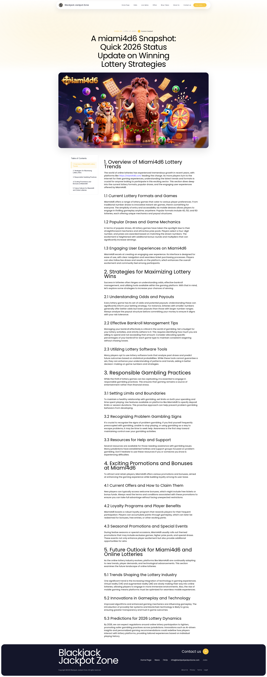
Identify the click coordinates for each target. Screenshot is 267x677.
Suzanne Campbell (147, 31)
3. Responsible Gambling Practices (85, 177)
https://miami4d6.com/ (130, 175)
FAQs (165, 660)
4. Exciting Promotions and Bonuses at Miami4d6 (82, 183)
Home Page (146, 660)
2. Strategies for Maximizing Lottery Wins (82, 171)
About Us (184, 670)
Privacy (192, 670)
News (157, 660)
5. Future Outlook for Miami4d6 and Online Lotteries (83, 189)
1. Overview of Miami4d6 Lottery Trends (84, 165)
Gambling (118, 31)
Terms (199, 670)
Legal (206, 670)
